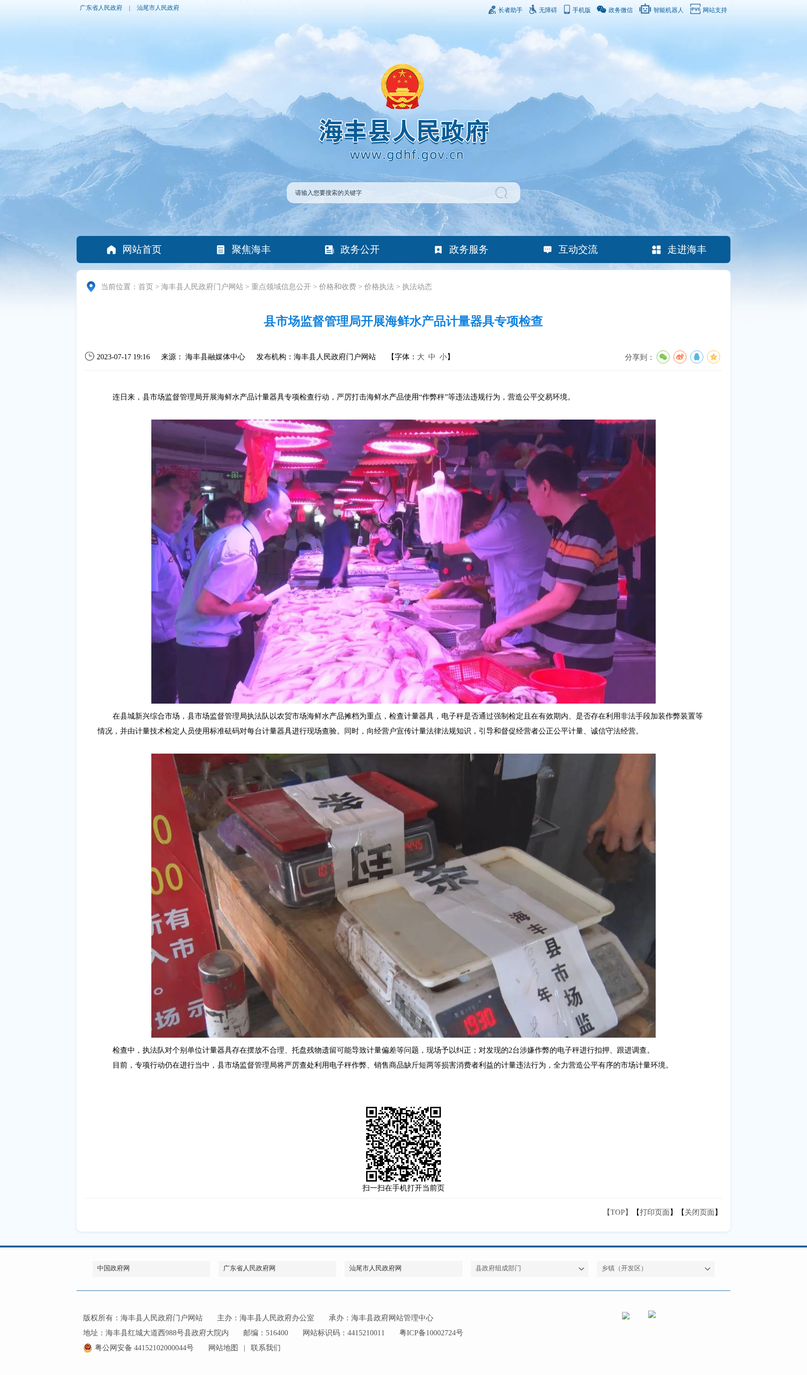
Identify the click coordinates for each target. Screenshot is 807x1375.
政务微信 (621, 10)
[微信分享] (663, 356)
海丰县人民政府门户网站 (202, 287)
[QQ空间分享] (713, 356)
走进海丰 (687, 249)
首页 (145, 287)
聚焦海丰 (251, 249)
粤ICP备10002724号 (431, 1333)
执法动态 (417, 287)
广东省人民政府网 (249, 1268)
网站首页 (142, 249)
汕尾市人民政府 (158, 8)
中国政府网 (113, 1268)
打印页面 (655, 1212)
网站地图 (223, 1348)
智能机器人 (668, 10)
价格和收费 (337, 287)
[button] (502, 192)
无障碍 (548, 10)
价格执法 (379, 287)
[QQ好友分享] (696, 356)
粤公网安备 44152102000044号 (144, 1348)
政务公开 (360, 249)
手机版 (582, 10)
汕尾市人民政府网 (375, 1268)
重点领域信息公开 (281, 287)
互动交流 (578, 249)
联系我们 (266, 1348)
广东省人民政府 (101, 8)
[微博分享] (680, 356)
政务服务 (468, 249)
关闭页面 (700, 1212)
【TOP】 (617, 1212)
